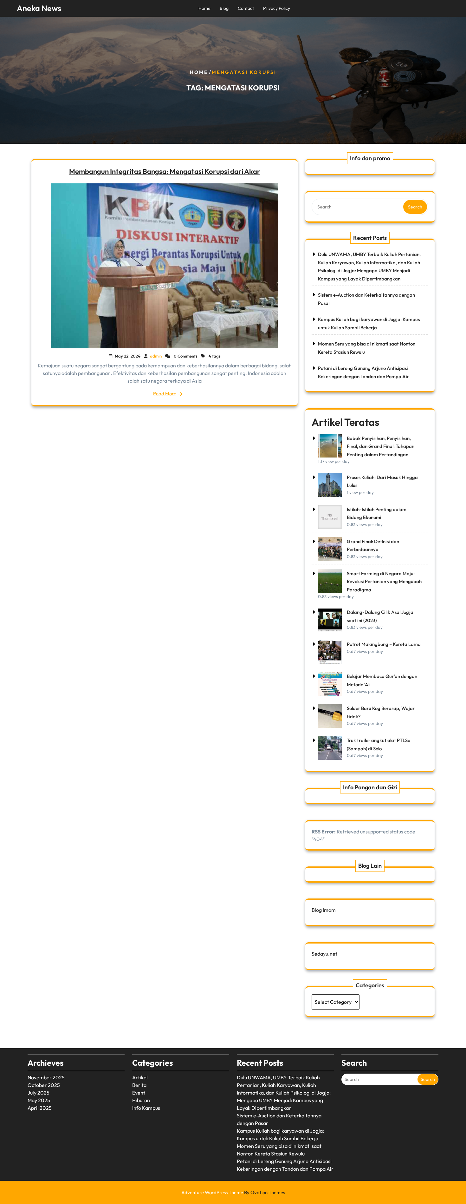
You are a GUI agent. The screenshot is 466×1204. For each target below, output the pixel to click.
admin (156, 356)
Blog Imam (324, 910)
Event (138, 1092)
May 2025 (39, 1100)
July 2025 (38, 1092)
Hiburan (141, 1100)
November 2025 (46, 1077)
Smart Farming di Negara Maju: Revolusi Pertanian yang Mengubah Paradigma (384, 581)
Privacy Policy (276, 8)
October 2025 (44, 1085)
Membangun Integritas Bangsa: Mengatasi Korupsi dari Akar (164, 171)
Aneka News (39, 8)
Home (204, 8)
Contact (246, 8)
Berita (139, 1085)
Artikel (140, 1077)
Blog (224, 8)
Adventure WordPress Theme (233, 1192)
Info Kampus (146, 1108)
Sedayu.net (324, 954)
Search (415, 207)
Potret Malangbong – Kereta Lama (384, 644)
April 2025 (40, 1108)
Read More (164, 394)
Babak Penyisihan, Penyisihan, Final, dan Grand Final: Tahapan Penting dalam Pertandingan (380, 446)
